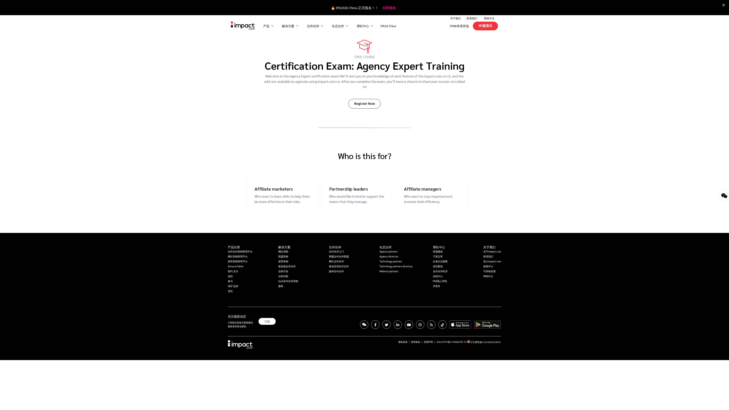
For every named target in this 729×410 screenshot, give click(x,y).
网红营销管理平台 (238, 256)
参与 (230, 281)
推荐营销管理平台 (238, 261)
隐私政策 (402, 341)
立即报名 (389, 7)
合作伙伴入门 (336, 251)
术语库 (436, 286)
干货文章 (438, 256)
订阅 (267, 321)
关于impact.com (492, 251)
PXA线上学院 (440, 281)
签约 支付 (233, 271)
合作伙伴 (335, 247)
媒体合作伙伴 (336, 271)
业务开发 (283, 271)
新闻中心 (488, 266)
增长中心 (363, 26)
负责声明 (428, 341)
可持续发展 (489, 271)
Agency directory (388, 256)
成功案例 (438, 266)
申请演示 (485, 25)
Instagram (420, 325)
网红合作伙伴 (336, 261)
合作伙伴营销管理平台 (240, 251)
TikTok (443, 325)
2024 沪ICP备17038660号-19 (451, 341)
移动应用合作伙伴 (339, 266)
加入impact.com (492, 261)
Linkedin (398, 325)
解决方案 (284, 247)
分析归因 (283, 276)
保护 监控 (233, 286)
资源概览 (438, 251)
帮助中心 (488, 276)
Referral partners (388, 271)
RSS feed (431, 325)
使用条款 (415, 341)
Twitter (387, 325)
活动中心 (438, 276)
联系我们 (472, 18)
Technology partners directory (396, 266)
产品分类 (234, 247)
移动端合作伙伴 (287, 266)
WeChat (364, 325)
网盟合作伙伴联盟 (339, 256)
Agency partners (388, 251)
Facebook (375, 325)
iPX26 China (388, 26)
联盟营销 (283, 256)
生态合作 (385, 247)
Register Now (364, 103)
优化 (230, 291)
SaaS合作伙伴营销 (288, 281)
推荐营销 (283, 261)
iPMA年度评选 (459, 26)
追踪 (230, 276)
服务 (280, 286)
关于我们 (489, 247)
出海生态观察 (440, 261)
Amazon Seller (236, 266)
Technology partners (390, 261)
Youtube (409, 325)
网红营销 (283, 251)
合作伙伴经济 (440, 271)
